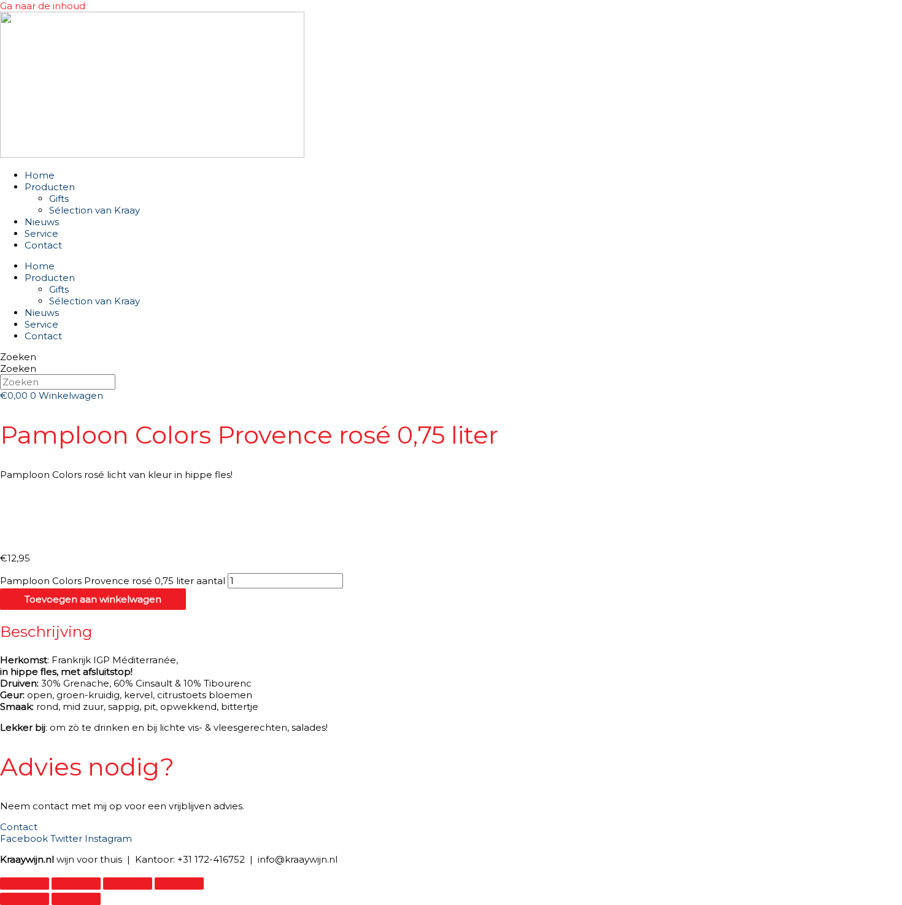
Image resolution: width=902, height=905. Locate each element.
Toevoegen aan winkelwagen (93, 599)
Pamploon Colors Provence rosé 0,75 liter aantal (112, 581)
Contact (43, 245)
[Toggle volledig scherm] (76, 883)
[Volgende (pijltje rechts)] (76, 899)
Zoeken (18, 357)
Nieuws (42, 222)
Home (40, 175)
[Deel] (127, 883)
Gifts (59, 198)
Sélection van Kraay (94, 210)
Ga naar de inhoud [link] (42, 6)
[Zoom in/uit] (24, 883)
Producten (50, 187)
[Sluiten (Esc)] (179, 883)
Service (41, 233)
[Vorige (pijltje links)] (24, 899)
